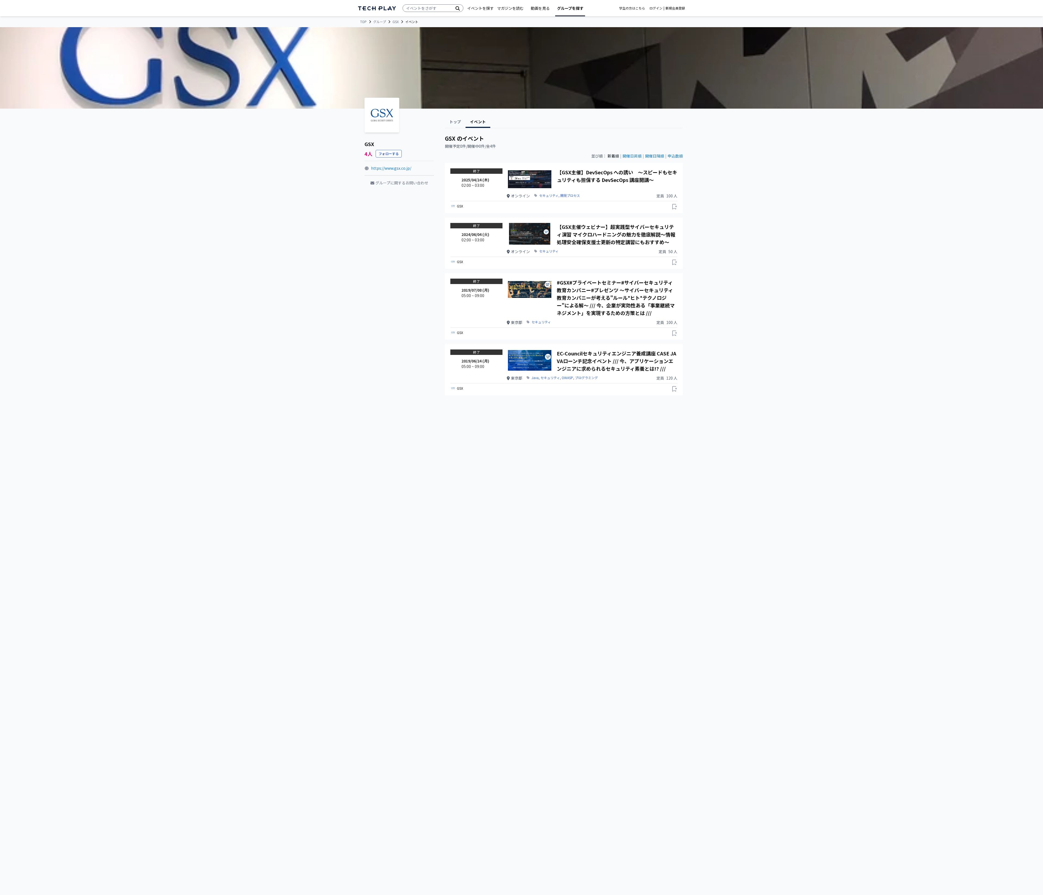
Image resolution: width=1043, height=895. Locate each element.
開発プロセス (570, 195)
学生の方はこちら (632, 8)
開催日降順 (654, 156)
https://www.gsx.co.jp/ (391, 168)
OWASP (567, 378)
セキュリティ (548, 195)
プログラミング (586, 378)
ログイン (655, 8)
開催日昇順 (632, 156)
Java (535, 378)
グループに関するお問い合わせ (401, 182)
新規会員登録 (675, 8)
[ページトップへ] (377, 8)
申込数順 (675, 156)
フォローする (389, 153)
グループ (379, 22)
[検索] (457, 8)
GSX (395, 22)
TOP (363, 22)
